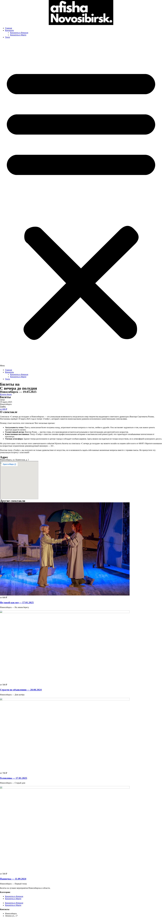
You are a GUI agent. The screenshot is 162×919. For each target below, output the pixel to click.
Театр (7, 37)
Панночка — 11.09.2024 (13, 878)
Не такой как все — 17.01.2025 (17, 602)
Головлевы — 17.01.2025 (13, 778)
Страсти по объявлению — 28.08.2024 (21, 689)
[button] (81, 203)
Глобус (3, 406)
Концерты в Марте (18, 35)
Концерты (9, 30)
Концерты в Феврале (19, 33)
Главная (8, 28)
